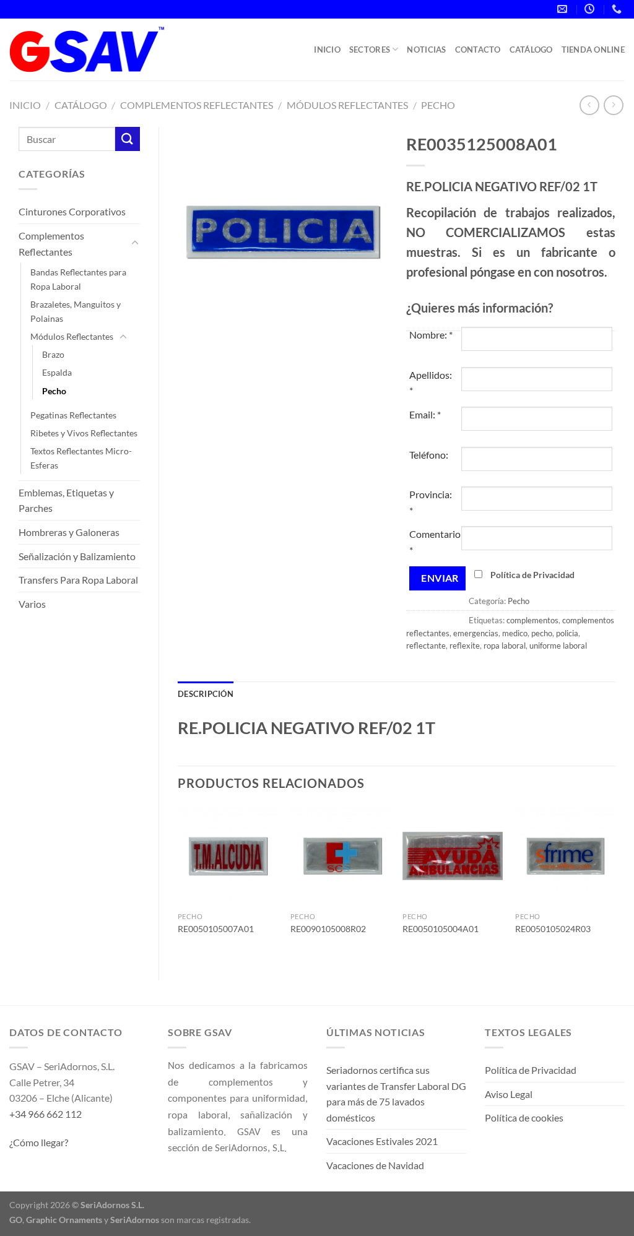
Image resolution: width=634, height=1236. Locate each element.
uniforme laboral (558, 645)
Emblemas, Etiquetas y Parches (66, 500)
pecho (541, 633)
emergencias (475, 633)
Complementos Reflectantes (196, 105)
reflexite (464, 645)
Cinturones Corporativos (72, 211)
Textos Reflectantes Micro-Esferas (81, 458)
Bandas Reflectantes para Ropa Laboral (78, 279)
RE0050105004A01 (440, 928)
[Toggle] (135, 243)
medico (515, 633)
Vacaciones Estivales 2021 (382, 1141)
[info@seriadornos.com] (563, 9)
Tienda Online (593, 49)
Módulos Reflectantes (347, 105)
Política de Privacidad (532, 574)
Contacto (478, 49)
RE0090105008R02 (328, 928)
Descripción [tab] (205, 694)
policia (567, 633)
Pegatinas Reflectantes (73, 415)
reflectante (426, 645)
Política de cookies (524, 1117)
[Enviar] (127, 139)
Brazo (53, 354)
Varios (32, 604)
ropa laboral (505, 645)
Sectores (369, 49)
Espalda (57, 372)
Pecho (438, 105)
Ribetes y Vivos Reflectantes (83, 433)
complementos (532, 620)
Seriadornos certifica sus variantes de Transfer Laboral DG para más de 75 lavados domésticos (396, 1093)
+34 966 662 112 (45, 1114)
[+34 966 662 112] (618, 9)
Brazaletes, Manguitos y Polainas (75, 311)
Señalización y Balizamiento (77, 556)
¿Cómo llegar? (38, 1142)
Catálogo (531, 49)
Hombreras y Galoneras (69, 532)
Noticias (426, 49)
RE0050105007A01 (216, 928)
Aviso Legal (508, 1094)
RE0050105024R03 (553, 928)
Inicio (327, 49)
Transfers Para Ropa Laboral (78, 580)
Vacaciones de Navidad (375, 1165)
